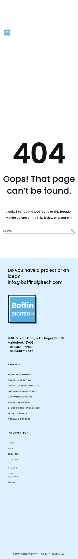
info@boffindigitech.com (35, 282)
